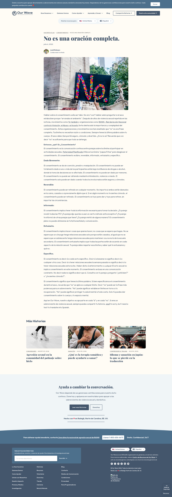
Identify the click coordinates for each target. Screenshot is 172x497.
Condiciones (65, 477)
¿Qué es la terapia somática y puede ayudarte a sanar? (85, 356)
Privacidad (65, 481)
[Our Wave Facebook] (112, 463)
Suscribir (62, 458)
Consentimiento (62, 32)
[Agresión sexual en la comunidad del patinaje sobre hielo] (44, 338)
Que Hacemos (46, 13)
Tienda (39, 481)
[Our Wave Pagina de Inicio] (22, 13)
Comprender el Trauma (118, 351)
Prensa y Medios (17, 485)
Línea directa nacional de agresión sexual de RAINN (78, 437)
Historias (40, 467)
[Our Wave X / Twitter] (115, 463)
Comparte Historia (123, 13)
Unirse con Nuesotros (19, 477)
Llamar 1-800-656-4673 (113, 437)
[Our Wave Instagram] (118, 463)
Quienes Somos (63, 13)
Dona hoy (96, 407)
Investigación (17, 488)
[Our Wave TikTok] (122, 463)
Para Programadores (68, 485)
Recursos (40, 470)
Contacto (64, 470)
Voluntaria (40, 474)
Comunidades (31, 351)
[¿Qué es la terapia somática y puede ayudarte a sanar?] (86, 338)
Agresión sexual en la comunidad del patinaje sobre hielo (44, 358)
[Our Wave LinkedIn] (125, 463)
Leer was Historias (79, 407)
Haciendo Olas (49, 32)
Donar (155, 4)
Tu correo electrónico (24, 458)
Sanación (71, 351)
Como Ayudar (77, 13)
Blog (108, 13)
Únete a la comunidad (147, 13)
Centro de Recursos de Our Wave (144, 457)
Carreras (40, 485)
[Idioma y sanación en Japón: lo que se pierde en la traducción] (128, 338)
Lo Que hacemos (18, 467)
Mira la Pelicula (42, 488)
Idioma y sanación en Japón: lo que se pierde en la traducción (126, 358)
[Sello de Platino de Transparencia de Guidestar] (116, 478)
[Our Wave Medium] (128, 463)
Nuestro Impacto (18, 481)
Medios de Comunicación (70, 474)
